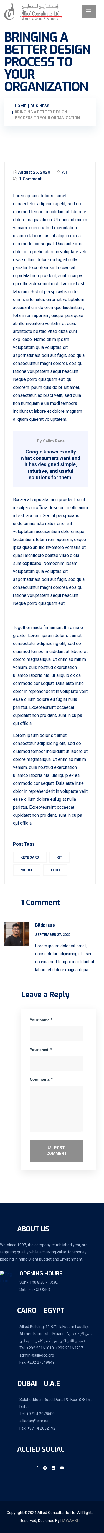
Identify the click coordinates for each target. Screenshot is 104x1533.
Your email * (41, 1049)
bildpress (45, 925)
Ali (64, 172)
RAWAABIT (70, 1520)
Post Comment (56, 1151)
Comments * (41, 1079)
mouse (27, 870)
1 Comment (30, 178)
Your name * (41, 1020)
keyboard (30, 857)
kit (59, 857)
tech (55, 870)
